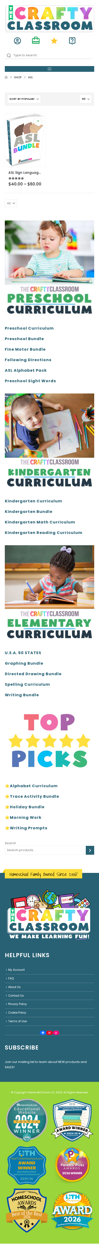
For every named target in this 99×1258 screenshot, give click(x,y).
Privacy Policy (17, 1004)
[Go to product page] (25, 140)
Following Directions (28, 360)
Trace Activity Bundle (34, 796)
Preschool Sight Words (30, 381)
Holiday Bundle (27, 807)
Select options (37, 121)
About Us (14, 987)
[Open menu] (49, 69)
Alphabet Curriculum (34, 786)
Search (10, 843)
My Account (16, 970)
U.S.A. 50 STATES (23, 653)
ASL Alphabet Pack (26, 370)
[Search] (90, 850)
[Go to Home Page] (6, 77)
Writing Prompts (28, 828)
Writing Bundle (22, 695)
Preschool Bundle (24, 339)
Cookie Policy (17, 1013)
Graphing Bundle (24, 663)
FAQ (11, 978)
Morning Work (26, 817)
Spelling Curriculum (27, 684)
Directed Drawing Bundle (33, 674)
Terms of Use (17, 1021)
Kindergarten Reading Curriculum (43, 532)
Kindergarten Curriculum (33, 501)
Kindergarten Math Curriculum (40, 522)
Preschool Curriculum (29, 328)
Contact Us (16, 996)
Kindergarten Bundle (28, 511)
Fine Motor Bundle (25, 349)
